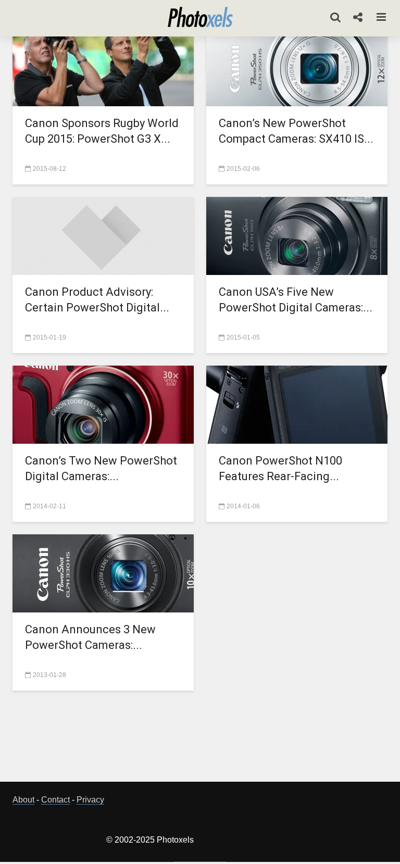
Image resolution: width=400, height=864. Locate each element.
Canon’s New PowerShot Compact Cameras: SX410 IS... (296, 131)
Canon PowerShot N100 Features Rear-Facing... (280, 468)
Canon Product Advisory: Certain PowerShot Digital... (97, 299)
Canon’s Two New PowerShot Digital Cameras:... (101, 468)
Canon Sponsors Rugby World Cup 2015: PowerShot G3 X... (102, 131)
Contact (55, 799)
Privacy (90, 799)
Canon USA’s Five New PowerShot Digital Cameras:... (295, 299)
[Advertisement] (202, 739)
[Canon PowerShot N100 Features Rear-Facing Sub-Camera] (297, 403)
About (23, 799)
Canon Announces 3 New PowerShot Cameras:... (90, 637)
